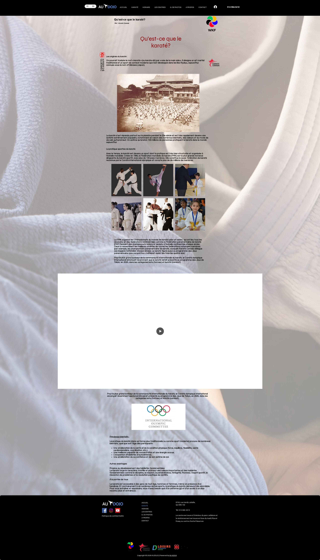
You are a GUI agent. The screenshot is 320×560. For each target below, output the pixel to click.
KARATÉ (145, 506)
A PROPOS (146, 518)
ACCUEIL (145, 503)
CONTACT (145, 521)
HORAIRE (145, 509)
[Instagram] (111, 510)
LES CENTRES (147, 512)
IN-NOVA (173, 555)
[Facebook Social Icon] (104, 510)
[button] (134, 6)
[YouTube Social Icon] (117, 510)
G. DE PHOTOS (147, 515)
